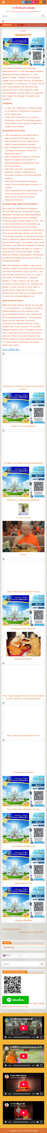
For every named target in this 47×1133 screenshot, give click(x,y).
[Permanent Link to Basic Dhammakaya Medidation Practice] (23, 717)
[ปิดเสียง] (37, 1037)
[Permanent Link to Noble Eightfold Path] (23, 865)
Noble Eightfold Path (23, 883)
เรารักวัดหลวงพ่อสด (23, 8)
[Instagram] (30, 2)
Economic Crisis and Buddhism (23, 426)
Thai (8, 956)
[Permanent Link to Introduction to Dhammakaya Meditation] (23, 482)
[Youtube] (37, 2)
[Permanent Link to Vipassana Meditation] (23, 902)
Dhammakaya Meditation (23, 772)
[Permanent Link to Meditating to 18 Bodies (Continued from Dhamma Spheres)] (23, 368)
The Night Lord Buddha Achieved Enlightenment (23, 463)
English (23, 31)
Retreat (23, 555)
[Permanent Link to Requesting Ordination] (23, 644)
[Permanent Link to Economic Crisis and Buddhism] (23, 408)
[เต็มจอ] (41, 1037)
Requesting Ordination (23, 659)
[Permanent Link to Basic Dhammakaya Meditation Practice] (23, 573)
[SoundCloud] (40, 2)
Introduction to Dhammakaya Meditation (23, 500)
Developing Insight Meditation (23, 629)
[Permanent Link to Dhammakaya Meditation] (23, 754)
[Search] (44, 2)
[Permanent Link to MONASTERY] (23, 52)
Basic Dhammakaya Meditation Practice (23, 592)
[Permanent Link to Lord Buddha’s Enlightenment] (23, 828)
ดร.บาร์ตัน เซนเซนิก (23, 518)
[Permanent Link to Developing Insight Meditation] (23, 610)
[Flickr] (33, 2)
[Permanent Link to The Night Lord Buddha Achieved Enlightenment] (23, 445)
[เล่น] (6, 1037)
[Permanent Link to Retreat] (23, 536)
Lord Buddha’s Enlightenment (23, 846)
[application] (23, 1027)
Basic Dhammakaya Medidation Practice (23, 736)
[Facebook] (26, 2)
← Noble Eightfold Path (10, 929)
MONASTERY (23, 35)
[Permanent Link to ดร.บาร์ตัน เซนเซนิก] (23, 509)
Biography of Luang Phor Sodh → (33, 932)
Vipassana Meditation (23, 920)
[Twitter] (23, 2)
